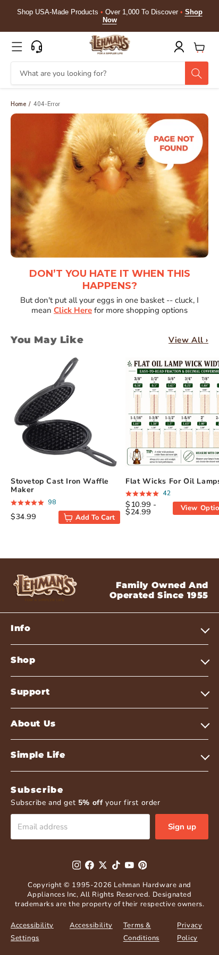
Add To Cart (95, 517)
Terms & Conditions (141, 931)
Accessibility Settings (32, 931)
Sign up (182, 826)
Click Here (73, 310)
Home (18, 104)
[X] (102, 865)
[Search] (196, 73)
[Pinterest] (142, 865)
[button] (17, 46)
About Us (33, 724)
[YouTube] (129, 865)
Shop (23, 660)
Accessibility (91, 925)
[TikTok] (116, 865)
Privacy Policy (189, 931)
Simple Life (38, 755)
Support (30, 692)
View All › (188, 340)
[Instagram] (76, 865)
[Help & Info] (36, 46)
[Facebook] (89, 865)
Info (20, 628)
